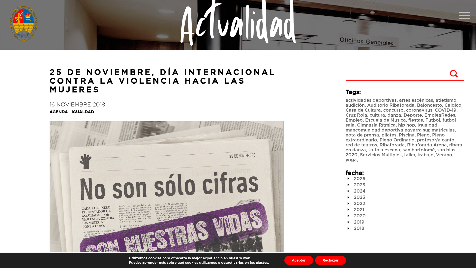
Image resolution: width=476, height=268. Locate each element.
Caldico (453, 104)
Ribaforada (392, 144)
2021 (358, 209)
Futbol (432, 119)
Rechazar (331, 260)
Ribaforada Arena (427, 144)
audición (355, 104)
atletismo (446, 100)
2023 (359, 197)
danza (394, 114)
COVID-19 (445, 109)
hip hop (406, 124)
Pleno (423, 134)
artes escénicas (416, 100)
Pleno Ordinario (397, 139)
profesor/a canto (435, 139)
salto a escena (384, 149)
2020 (359, 215)
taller (409, 154)
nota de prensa (362, 134)
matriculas (443, 129)
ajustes (262, 262)
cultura (377, 114)
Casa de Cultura (363, 109)
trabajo (425, 154)
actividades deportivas (371, 100)
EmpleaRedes (439, 114)
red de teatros (361, 144)
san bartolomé (419, 149)
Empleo (354, 119)
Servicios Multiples (381, 154)
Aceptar (299, 260)
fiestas (415, 119)
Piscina (407, 134)
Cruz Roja (356, 114)
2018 (358, 228)
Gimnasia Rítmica (376, 124)
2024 (359, 190)
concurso (393, 109)
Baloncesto (429, 104)
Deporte (413, 114)
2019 (358, 221)
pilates (389, 134)
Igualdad (427, 124)
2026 (359, 178)
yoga (351, 159)
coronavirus (419, 109)
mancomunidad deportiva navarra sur (387, 129)
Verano (444, 154)
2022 (359, 203)
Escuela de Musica (385, 119)
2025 (359, 184)
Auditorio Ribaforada (391, 104)
